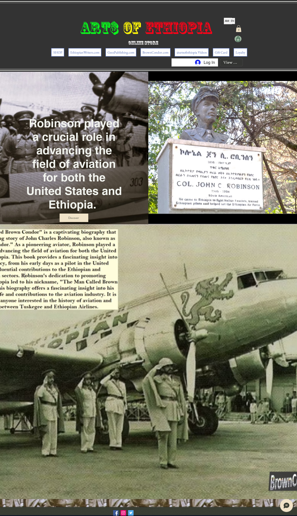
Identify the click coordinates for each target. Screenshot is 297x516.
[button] (238, 28)
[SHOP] (238, 39)
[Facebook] (116, 513)
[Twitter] (131, 513)
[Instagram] (123, 513)
